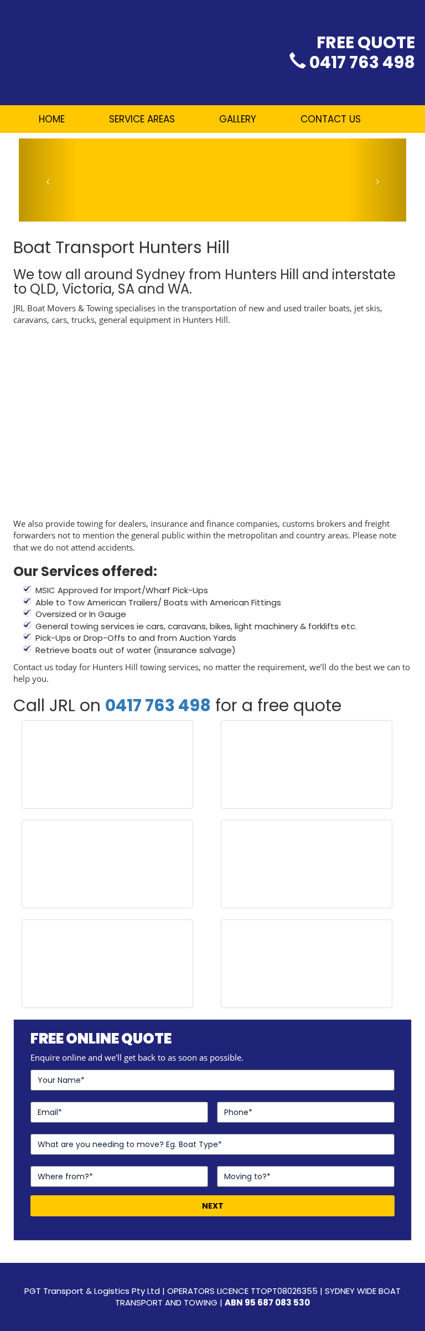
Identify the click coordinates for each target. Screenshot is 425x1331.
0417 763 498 (362, 62)
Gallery (237, 119)
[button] (48, 180)
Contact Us (330, 119)
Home (52, 119)
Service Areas (142, 119)
